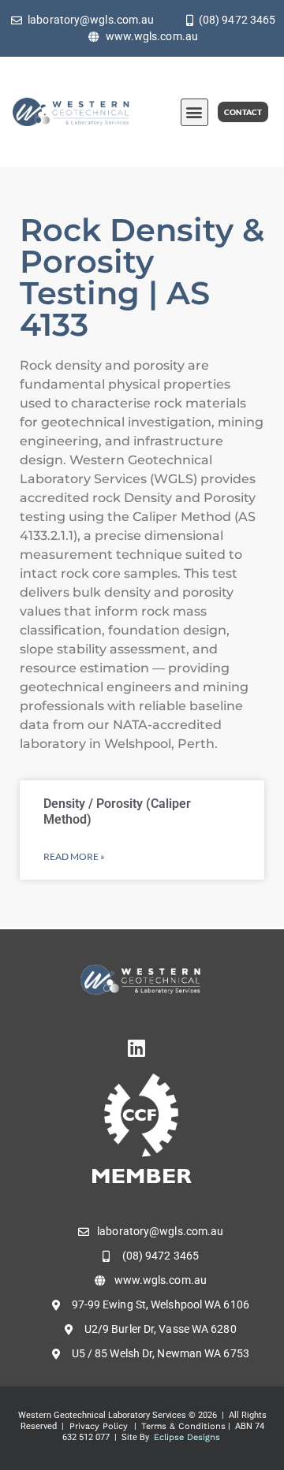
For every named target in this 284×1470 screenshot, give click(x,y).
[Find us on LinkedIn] (142, 1048)
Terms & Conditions (183, 1426)
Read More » (74, 856)
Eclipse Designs (187, 1437)
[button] (194, 112)
